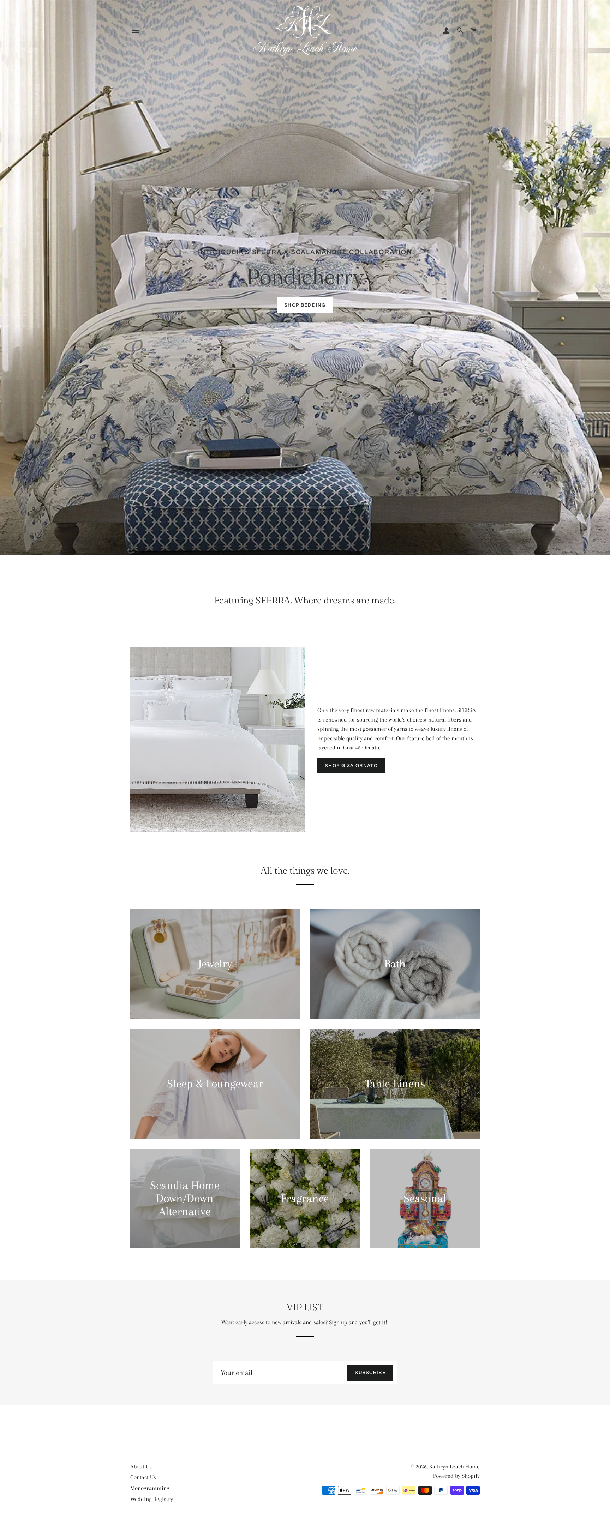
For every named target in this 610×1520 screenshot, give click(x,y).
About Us (141, 1466)
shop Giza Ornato (351, 765)
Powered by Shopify (456, 1475)
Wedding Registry (151, 1499)
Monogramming (149, 1488)
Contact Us (143, 1477)
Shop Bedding (305, 305)
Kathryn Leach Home (454, 1466)
